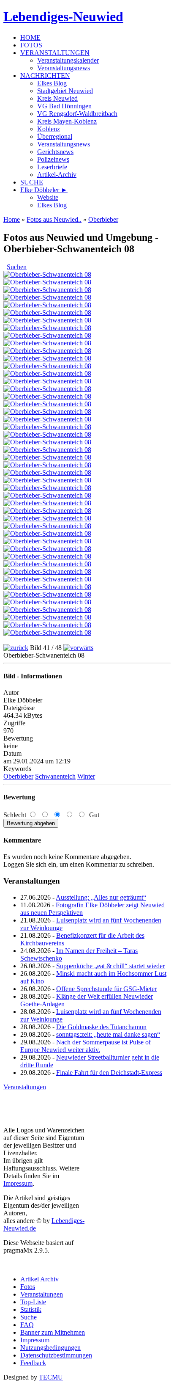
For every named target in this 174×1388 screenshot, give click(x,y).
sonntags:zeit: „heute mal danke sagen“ (108, 1034)
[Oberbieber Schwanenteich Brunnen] (47, 457)
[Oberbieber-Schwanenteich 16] (47, 503)
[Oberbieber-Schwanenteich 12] (47, 548)
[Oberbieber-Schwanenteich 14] (47, 563)
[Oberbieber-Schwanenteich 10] (47, 533)
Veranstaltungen (24, 1087)
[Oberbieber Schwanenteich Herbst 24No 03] (47, 464)
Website (47, 197)
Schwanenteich (55, 776)
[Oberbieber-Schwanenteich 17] (47, 510)
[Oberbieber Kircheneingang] (47, 312)
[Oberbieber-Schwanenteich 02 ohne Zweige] (47, 586)
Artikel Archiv (39, 1279)
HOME (30, 37)
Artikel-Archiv (56, 174)
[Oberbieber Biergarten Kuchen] (47, 480)
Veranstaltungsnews (63, 68)
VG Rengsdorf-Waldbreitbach (77, 113)
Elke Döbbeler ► (44, 189)
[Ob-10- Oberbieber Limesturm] (47, 495)
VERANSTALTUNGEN (55, 52)
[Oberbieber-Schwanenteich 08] (47, 579)
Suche (28, 1317)
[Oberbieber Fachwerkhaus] (47, 320)
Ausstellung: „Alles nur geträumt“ (101, 897)
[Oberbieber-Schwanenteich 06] (47, 617)
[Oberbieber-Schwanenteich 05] (47, 609)
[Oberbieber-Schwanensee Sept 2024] (47, 487)
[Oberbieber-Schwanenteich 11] (47, 541)
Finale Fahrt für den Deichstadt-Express (109, 1072)
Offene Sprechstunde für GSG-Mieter (106, 988)
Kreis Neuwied (57, 98)
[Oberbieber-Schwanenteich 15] (47, 571)
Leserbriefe (52, 167)
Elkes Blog (52, 83)
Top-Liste (33, 1301)
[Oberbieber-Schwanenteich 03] (47, 594)
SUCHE (31, 182)
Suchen (17, 266)
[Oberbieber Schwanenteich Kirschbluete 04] (47, 365)
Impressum (18, 1183)
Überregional (54, 136)
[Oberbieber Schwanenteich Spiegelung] (47, 411)
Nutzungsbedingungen (50, 1347)
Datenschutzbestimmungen (56, 1355)
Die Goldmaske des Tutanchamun (101, 1026)
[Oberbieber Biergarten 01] (47, 472)
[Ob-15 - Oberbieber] (47, 327)
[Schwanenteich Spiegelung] (47, 343)
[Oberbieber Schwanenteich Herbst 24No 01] (47, 442)
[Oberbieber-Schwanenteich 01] (47, 632)
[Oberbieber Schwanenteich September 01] (47, 388)
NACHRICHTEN (45, 75)
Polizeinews (53, 159)
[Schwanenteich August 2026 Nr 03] (47, 297)
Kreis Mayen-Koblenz (67, 121)
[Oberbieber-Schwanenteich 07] (47, 624)
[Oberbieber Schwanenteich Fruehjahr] (47, 335)
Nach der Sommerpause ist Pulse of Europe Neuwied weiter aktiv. (85, 1045)
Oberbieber (103, 219)
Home (11, 219)
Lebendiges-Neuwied (63, 16)
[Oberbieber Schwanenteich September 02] (47, 396)
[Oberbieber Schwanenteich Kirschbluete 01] (47, 373)
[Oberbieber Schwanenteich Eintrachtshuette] (47, 381)
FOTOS (31, 45)
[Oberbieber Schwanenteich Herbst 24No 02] (47, 449)
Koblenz (48, 128)
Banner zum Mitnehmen (52, 1332)
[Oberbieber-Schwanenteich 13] (47, 556)
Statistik (30, 1309)
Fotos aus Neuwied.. (54, 219)
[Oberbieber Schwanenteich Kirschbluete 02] (47, 350)
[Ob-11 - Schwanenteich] (47, 419)
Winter (86, 776)
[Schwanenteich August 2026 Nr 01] (47, 282)
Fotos (27, 1286)
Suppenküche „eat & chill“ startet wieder (110, 965)
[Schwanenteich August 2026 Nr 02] (47, 289)
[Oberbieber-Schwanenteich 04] (47, 602)
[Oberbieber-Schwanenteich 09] (47, 525)
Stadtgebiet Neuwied (65, 90)
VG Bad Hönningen (64, 106)
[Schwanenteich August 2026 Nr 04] (47, 274)
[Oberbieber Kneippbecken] (47, 434)
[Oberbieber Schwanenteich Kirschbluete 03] (47, 358)
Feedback (33, 1362)
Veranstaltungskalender (68, 60)
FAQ (27, 1324)
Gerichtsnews (55, 151)
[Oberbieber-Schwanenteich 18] (47, 518)
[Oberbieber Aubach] (47, 304)
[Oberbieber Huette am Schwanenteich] (47, 426)
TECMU (51, 1377)
